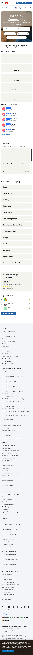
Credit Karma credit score (8, 587)
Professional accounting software (10, 584)
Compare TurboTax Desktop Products (11, 425)
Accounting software (7, 574)
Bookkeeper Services (7, 597)
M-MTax (10, 299)
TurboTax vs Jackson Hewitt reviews (11, 567)
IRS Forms (4, 339)
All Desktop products (7, 428)
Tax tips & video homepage (9, 445)
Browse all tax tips (6, 448)
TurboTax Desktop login (8, 423)
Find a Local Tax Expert (8, 404)
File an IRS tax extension (8, 502)
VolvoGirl (10, 303)
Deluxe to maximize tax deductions (11, 374)
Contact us (4, 497)
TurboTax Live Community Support (11, 494)
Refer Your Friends (6, 514)
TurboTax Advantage (7, 435)
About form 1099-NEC (7, 460)
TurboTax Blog (5, 351)
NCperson (11, 308)
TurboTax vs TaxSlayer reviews (9, 562)
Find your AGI (5, 470)
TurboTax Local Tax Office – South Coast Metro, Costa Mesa (15, 412)
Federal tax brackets (7, 483)
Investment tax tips (6, 475)
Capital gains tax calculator (9, 539)
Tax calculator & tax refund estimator (11, 524)
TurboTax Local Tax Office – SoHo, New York (13, 409)
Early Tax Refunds (6, 361)
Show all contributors (8, 313)
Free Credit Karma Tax (7, 589)
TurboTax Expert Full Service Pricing (11, 389)
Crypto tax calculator (7, 537)
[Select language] (16, 8)
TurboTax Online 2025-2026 (9, 334)
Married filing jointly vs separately (10, 450)
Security (4, 628)
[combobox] (16, 29)
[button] (5, 8)
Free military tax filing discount (10, 379)
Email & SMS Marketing (8, 594)
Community (5, 509)
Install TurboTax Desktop (8, 430)
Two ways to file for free (8, 504)
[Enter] (4, 29)
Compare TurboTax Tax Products (10, 331)
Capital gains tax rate (7, 465)
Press (19, 626)
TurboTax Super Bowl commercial (10, 557)
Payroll (3, 577)
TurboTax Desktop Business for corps (11, 438)
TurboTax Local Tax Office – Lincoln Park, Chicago (15, 415)
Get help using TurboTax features (16, 37)
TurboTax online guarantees (9, 336)
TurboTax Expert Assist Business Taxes (11, 394)
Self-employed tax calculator (9, 534)
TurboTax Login (6, 507)
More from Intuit (6, 592)
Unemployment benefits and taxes (10, 473)
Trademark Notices (7, 630)
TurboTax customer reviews (9, 554)
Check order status (6, 433)
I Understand (8, 650)
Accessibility (5, 632)
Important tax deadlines (8, 480)
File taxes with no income (8, 458)
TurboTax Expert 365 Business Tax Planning (13, 399)
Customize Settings (25, 650)
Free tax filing (5, 371)
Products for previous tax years (10, 356)
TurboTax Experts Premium (9, 384)
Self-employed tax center (8, 341)
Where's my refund (7, 499)
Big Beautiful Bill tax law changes (10, 512)
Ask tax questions (9, 33)
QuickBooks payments (7, 579)
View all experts (5, 134)
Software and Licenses (13, 628)
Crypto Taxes (5, 346)
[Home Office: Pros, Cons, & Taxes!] (15, 161)
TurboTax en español (7, 364)
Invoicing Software (6, 599)
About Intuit (5, 626)
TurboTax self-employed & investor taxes (12, 376)
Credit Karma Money (7, 349)
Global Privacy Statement (8, 643)
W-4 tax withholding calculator (10, 532)
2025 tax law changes (7, 485)
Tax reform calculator (7, 547)
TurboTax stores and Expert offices (11, 401)
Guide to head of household (9, 453)
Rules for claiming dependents (10, 455)
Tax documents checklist (8, 544)
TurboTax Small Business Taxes (10, 396)
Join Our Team (13, 626)
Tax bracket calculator (7, 527)
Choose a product (23, 33)
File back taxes (5, 468)
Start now (6, 281)
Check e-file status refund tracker (10, 529)
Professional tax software (8, 582)
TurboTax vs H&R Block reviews (10, 559)
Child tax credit (6, 478)
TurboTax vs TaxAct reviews (9, 564)
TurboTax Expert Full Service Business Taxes (13, 391)
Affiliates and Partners (18, 630)
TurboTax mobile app (7, 359)
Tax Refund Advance (7, 344)
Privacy (24, 626)
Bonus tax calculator (7, 542)
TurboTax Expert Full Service (9, 386)
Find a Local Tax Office (8, 406)
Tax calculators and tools (8, 522)
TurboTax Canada (6, 354)
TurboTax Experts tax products (9, 381)
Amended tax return (7, 463)
